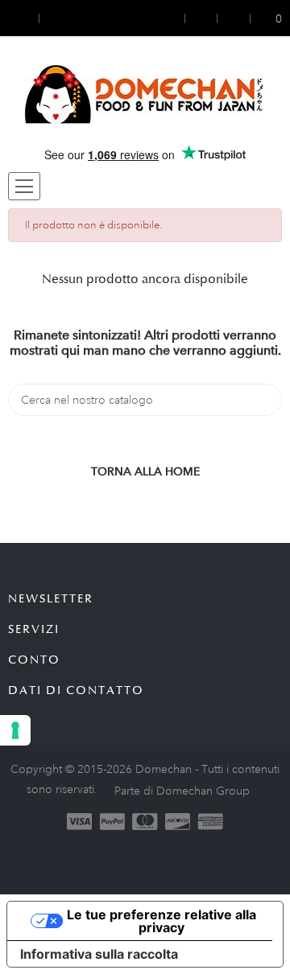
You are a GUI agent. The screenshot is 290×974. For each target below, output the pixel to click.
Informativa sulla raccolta (99, 954)
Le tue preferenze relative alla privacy (161, 920)
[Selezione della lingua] (54, 18)
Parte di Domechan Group (182, 790)
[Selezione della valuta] (23, 18)
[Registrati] (201, 18)
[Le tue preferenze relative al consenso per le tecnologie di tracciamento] (15, 730)
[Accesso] (174, 18)
